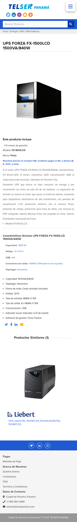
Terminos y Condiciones (15, 486)
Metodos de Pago (12, 461)
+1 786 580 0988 (15, 501)
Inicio (5, 31)
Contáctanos (9, 476)
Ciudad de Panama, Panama (21, 496)
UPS (22, 31)
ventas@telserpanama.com (20, 506)
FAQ (5, 481)
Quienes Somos (11, 471)
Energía (14, 31)
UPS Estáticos (32, 31)
